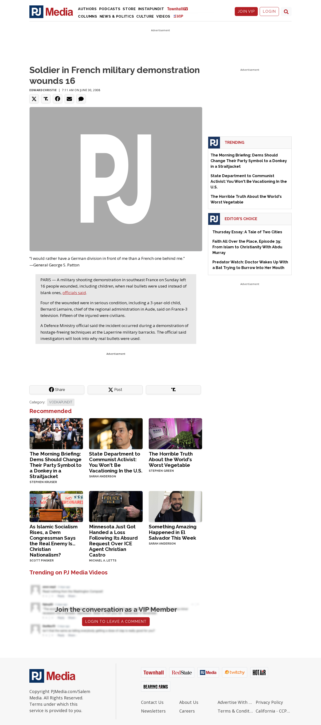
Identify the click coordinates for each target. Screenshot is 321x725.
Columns (87, 16)
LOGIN (269, 11)
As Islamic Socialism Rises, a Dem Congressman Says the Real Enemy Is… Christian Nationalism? (54, 541)
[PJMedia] (51, 11)
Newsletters (153, 711)
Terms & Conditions (236, 711)
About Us (188, 702)
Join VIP (246, 11)
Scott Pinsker (42, 560)
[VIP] (178, 16)
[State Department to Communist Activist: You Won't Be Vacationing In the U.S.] (115, 433)
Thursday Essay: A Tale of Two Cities (247, 232)
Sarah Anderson (102, 476)
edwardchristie (43, 90)
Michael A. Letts (102, 560)
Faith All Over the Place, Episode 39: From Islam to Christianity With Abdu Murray (247, 247)
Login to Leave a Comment (116, 621)
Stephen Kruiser (43, 482)
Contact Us (152, 702)
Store (129, 9)
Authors (87, 9)
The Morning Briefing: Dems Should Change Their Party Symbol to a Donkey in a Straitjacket (56, 465)
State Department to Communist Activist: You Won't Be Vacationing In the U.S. (115, 462)
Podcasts (110, 9)
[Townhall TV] (179, 8)
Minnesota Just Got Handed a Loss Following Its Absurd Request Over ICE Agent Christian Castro (113, 541)
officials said (74, 292)
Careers (187, 711)
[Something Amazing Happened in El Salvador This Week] (175, 506)
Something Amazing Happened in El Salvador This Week (172, 532)
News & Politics (117, 16)
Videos (163, 16)
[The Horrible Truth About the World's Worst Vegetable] (175, 433)
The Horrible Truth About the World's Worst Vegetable (171, 459)
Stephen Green (161, 470)
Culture (145, 16)
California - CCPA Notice (274, 711)
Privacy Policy (269, 702)
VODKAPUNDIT (60, 402)
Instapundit (151, 9)
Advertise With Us (236, 702)
